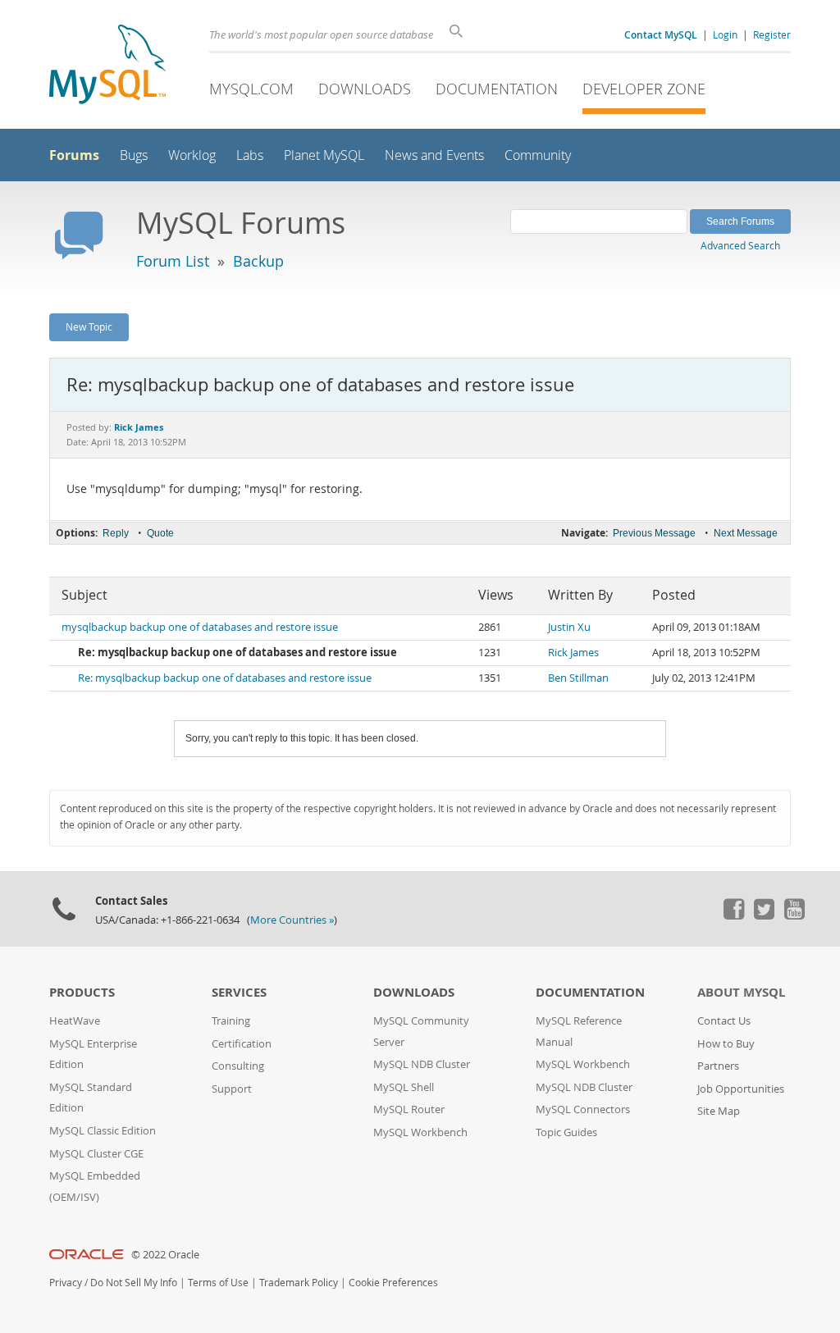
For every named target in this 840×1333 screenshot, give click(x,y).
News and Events (434, 155)
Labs (249, 155)
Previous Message (654, 533)
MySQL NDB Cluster (421, 1064)
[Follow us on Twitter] (764, 915)
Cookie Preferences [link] (393, 1282)
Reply (116, 533)
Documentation (497, 88)
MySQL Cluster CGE (96, 1154)
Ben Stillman (578, 678)
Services (239, 992)
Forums (74, 155)
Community (537, 155)
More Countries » (292, 920)
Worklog (192, 155)
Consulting (238, 1066)
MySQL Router (409, 1109)
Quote (160, 533)
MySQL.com (251, 88)
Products (82, 992)
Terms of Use (218, 1282)
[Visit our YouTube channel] (794, 915)
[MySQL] (107, 66)
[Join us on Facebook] (733, 915)
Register (772, 34)
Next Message (746, 533)
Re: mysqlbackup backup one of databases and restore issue (225, 678)
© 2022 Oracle (165, 1255)
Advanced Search (740, 245)
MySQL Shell (403, 1087)
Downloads (364, 88)
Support (232, 1089)
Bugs (134, 155)
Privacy (65, 1282)
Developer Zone (643, 88)
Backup (258, 261)
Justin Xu (569, 627)
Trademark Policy (298, 1282)
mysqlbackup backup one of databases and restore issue (200, 627)
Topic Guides (566, 1132)
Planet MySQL (324, 155)
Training (231, 1021)
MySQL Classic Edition (102, 1131)
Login (725, 34)
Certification (242, 1044)
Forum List (172, 261)
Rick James (573, 653)
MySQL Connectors (583, 1109)
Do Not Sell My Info (133, 1282)
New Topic (89, 326)
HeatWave (74, 1021)
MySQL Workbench (420, 1132)
